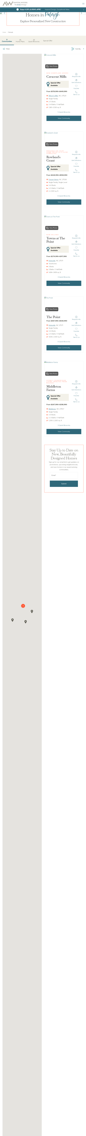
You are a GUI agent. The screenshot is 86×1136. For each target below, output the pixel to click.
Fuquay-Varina (53, 179)
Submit (63, 484)
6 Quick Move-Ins (64, 196)
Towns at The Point (55, 240)
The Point (53, 317)
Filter (8, 49)
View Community (64, 118)
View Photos (53, 66)
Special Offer (47, 41)
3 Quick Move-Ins (64, 277)
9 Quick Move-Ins (64, 342)
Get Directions (76, 82)
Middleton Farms (53, 388)
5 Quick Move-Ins (64, 112)
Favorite (77, 88)
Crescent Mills (56, 77)
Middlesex (52, 409)
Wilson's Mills (53, 96)
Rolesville (52, 261)
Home (4, 32)
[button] (5, 13)
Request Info (76, 76)
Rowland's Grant (53, 159)
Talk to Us (76, 94)
